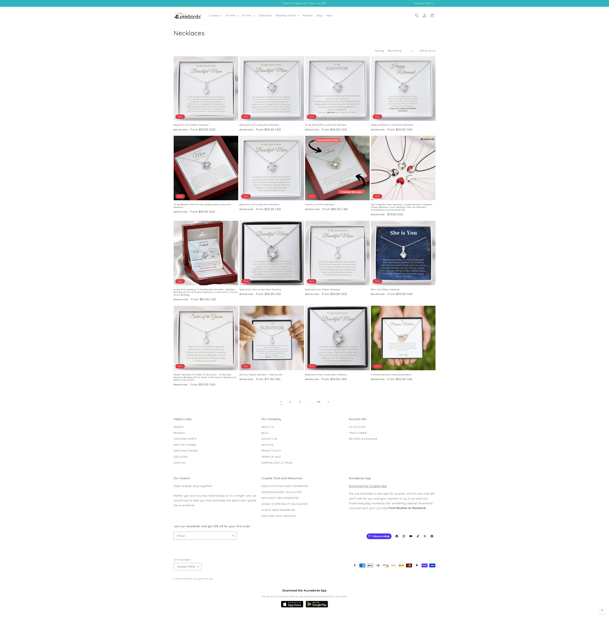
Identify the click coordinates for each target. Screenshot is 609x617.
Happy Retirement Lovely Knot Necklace (392, 125)
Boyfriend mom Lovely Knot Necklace (259, 125)
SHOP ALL (180, 462)
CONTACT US (269, 438)
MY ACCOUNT (357, 426)
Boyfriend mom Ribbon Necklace (191, 125)
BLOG (264, 432)
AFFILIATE (267, 444)
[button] (215, 15)
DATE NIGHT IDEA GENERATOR (280, 498)
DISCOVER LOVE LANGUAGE (278, 515)
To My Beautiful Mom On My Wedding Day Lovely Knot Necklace (202, 205)
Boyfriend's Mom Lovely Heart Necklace (260, 289)
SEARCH (179, 426)
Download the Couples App (368, 486)
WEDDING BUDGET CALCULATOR (281, 492)
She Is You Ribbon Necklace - (386, 289)
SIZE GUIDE (181, 456)
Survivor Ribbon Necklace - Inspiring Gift (261, 374)
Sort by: (379, 50)
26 (318, 401)
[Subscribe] (232, 536)
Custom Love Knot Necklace (319, 204)
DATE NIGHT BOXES (186, 450)
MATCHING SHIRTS (185, 438)
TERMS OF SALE (271, 456)
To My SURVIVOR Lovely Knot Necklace (326, 125)
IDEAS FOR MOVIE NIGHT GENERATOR (284, 486)
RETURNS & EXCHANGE (363, 438)
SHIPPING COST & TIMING (277, 462)
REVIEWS (179, 432)
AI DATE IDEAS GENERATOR (278, 510)
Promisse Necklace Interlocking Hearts (391, 374)
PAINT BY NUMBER (185, 444)
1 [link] (281, 402)
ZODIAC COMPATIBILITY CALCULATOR (284, 504)
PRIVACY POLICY (271, 450)
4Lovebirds (187, 579)
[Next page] (328, 402)
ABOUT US (267, 426)
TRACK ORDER (358, 432)
